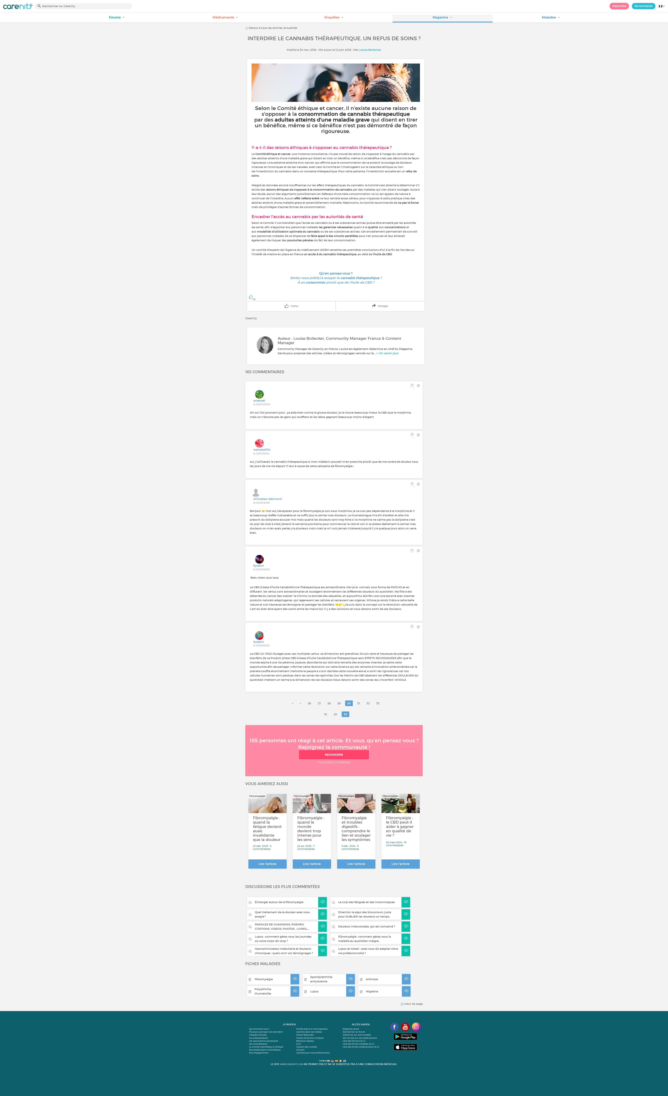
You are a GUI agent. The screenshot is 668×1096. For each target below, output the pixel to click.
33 (377, 703)
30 (349, 703)
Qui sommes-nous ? (259, 1029)
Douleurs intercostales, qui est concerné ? (366, 926)
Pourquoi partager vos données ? (266, 1032)
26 (309, 703)
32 (368, 703)
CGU (298, 1044)
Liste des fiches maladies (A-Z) (358, 1044)
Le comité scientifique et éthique (266, 1047)
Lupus (314, 991)
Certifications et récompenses (312, 1029)
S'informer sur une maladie (357, 1035)
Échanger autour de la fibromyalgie (279, 902)
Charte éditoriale (305, 1035)
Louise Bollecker (370, 50)
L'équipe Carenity (258, 1035)
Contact (300, 1049)
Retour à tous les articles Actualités (272, 28)
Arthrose (372, 979)
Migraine (372, 991)
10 (325, 714)
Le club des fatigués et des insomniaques (366, 902)
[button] (117, 18)
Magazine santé (351, 1029)
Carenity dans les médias (309, 1032)
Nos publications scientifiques (265, 1049)
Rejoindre (619, 6)
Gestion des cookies (306, 1047)
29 (339, 703)
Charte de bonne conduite (310, 1038)
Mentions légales (305, 1041)
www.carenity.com (291, 1064)
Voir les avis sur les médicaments (360, 1038)
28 (329, 703)
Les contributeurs (258, 1044)
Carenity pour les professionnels (313, 1052)
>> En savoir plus (387, 353)
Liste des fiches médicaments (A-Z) (361, 1047)
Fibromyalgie (264, 979)
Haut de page (413, 1003)
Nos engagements (258, 1052)
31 (358, 703)
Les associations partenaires (263, 1041)
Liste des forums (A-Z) (354, 1041)
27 (319, 703)
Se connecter (644, 6)
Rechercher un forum (354, 1032)
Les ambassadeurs (258, 1038)
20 (335, 714)
